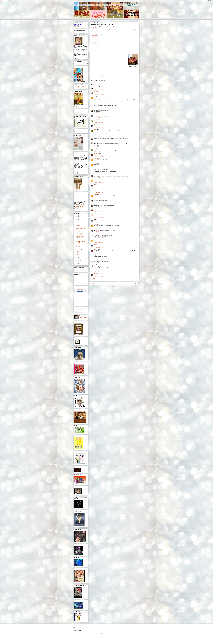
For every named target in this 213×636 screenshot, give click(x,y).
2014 (77, 218)
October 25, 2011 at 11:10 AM (98, 231)
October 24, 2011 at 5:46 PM (98, 201)
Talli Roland (96, 137)
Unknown (95, 179)
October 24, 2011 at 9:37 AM (98, 127)
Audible (84, 209)
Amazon (75, 86)
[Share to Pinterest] (105, 80)
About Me (94, 19)
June (78, 254)
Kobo (81, 87)
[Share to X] (103, 80)
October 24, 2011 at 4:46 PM (98, 197)
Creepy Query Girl (97, 114)
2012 (77, 221)
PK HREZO (95, 213)
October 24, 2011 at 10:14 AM (98, 146)
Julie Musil (95, 249)
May (77, 255)
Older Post (136, 283)
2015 (77, 216)
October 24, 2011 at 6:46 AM (98, 89)
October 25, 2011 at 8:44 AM (98, 222)
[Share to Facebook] (104, 80)
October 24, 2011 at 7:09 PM (98, 211)
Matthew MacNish (97, 119)
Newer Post (93, 283)
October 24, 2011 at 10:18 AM (98, 151)
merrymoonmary (109, 633)
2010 (77, 263)
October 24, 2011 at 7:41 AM (98, 94)
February (78, 260)
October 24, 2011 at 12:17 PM (98, 172)
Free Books (100, 19)
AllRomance (76, 207)
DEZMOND (95, 199)
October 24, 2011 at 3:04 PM (98, 182)
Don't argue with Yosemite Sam (79, 239)
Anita (94, 148)
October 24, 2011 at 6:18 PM (98, 206)
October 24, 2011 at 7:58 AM (98, 102)
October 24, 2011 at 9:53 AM (98, 139)
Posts (77, 310)
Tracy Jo (95, 124)
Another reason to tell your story (80, 237)
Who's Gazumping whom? (79, 231)
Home (76, 19)
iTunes (84, 86)
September (79, 249)
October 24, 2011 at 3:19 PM (98, 192)
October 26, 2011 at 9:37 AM (98, 257)
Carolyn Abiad (96, 158)
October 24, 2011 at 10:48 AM (98, 161)
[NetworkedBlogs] (80, 289)
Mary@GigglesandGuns (98, 233)
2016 (77, 215)
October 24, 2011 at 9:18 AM (98, 122)
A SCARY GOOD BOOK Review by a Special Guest (80, 234)
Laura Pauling (96, 86)
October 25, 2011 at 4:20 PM (98, 247)
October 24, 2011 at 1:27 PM (98, 177)
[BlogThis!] (102, 80)
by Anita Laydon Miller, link (113, 36)
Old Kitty (95, 129)
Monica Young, (80, 199)
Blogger (118, 633)
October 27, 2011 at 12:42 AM (98, 276)
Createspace (76, 173)
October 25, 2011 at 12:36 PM (98, 237)
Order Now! (76, 32)
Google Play (80, 86)
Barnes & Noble (77, 87)
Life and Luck (78, 246)
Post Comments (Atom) (117, 286)
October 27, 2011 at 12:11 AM (98, 271)
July (77, 252)
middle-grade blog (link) (111, 32)
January (78, 261)
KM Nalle (95, 273)
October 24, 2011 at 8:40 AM (98, 112)
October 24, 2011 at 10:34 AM (98, 156)
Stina (94, 96)
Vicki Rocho (96, 208)
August (78, 251)
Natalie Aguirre (96, 174)
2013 (77, 219)
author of (80, 204)
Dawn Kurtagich (96, 153)
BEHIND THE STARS (108, 19)
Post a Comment (95, 278)
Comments (78, 311)
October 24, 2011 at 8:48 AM (98, 117)
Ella (94, 264)
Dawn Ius (95, 163)
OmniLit (80, 207)
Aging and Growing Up (80, 247)
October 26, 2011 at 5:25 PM (98, 262)
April (77, 257)
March (78, 258)
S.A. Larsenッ (96, 91)
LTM (94, 184)
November (78, 225)
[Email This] (101, 80)
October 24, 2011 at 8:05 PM (98, 217)
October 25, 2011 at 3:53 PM (98, 242)
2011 (77, 222)
